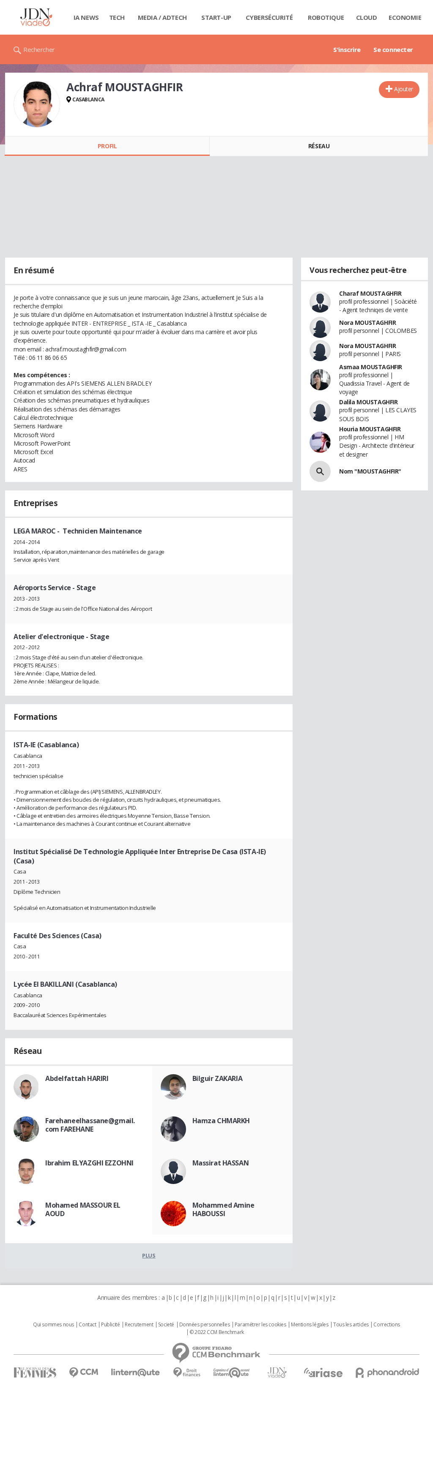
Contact (87, 1325)
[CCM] (83, 1372)
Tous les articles (351, 1325)
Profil (107, 146)
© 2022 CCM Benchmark (216, 1332)
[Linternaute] (135, 1373)
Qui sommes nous (53, 1325)
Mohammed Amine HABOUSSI (223, 1209)
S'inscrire (347, 49)
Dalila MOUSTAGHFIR (368, 402)
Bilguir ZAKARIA (217, 1078)
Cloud (366, 17)
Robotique (326, 17)
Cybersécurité (269, 17)
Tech (117, 17)
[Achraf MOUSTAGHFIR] (37, 104)
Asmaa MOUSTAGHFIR (370, 367)
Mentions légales (309, 1325)
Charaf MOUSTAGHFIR (370, 293)
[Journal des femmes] (35, 1372)
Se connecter (393, 49)
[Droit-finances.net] (186, 1372)
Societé (166, 1325)
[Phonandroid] (387, 1372)
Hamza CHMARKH (221, 1120)
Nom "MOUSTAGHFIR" (370, 471)
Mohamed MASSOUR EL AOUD (82, 1209)
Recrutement (139, 1325)
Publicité (110, 1325)
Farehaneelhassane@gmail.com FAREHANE (90, 1125)
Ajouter (403, 89)
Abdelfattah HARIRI (76, 1078)
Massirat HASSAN (220, 1163)
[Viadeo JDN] (277, 1372)
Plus (148, 1255)
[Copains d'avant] (232, 1372)
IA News (86, 17)
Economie (405, 17)
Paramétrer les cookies (260, 1325)
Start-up (216, 17)
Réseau (318, 146)
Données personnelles (204, 1325)
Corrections (386, 1325)
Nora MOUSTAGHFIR (367, 322)
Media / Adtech (162, 17)
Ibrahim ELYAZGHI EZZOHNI (89, 1163)
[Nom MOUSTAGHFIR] (320, 471)
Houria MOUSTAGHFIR (369, 429)
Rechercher (39, 49)
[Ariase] (323, 1372)
